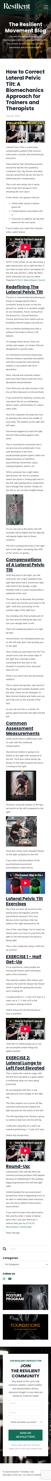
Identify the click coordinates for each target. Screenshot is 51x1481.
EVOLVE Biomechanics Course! (30, 280)
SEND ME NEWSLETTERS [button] (25, 1435)
